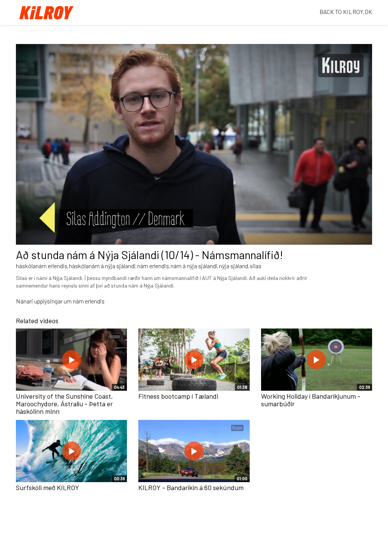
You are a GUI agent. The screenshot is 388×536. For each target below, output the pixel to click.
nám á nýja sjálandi (194, 265)
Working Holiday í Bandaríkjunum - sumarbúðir (310, 400)
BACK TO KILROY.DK (345, 11)
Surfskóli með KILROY (47, 487)
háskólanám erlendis (41, 265)
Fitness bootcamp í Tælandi (178, 396)
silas (255, 265)
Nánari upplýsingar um (44, 301)
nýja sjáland (233, 265)
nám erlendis (153, 265)
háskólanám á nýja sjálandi (102, 265)
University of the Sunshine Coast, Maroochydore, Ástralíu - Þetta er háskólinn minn (64, 403)
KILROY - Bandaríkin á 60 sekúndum (191, 487)
